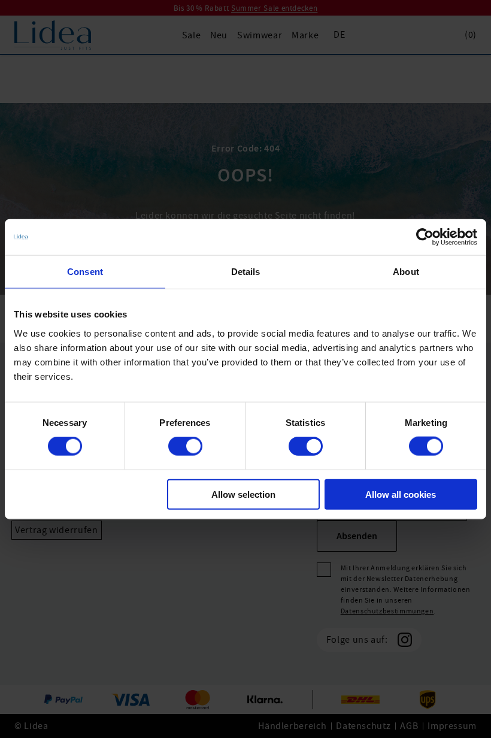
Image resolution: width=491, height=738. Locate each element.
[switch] (185, 446)
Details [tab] (245, 272)
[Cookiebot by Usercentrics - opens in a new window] (424, 237)
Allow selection (243, 494)
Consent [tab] (85, 272)
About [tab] (406, 272)
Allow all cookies (400, 494)
